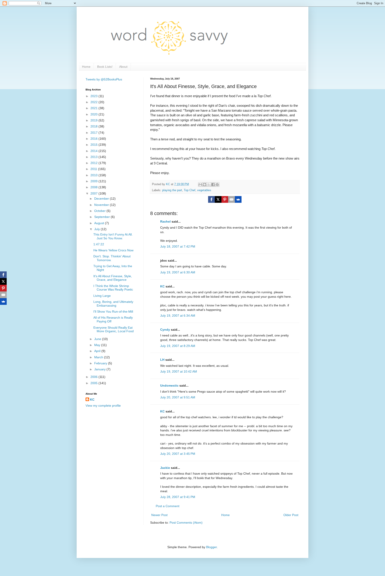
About (123, 66)
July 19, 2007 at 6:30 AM (177, 272)
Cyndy (165, 329)
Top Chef (189, 190)
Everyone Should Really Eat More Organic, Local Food (113, 329)
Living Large (102, 295)
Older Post (290, 515)
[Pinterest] (224, 199)
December (102, 198)
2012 (94, 163)
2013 (94, 157)
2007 (94, 193)
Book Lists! (105, 66)
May (97, 345)
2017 (94, 132)
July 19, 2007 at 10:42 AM (178, 371)
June (98, 339)
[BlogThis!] (204, 184)
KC (162, 286)
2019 (94, 120)
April (97, 351)
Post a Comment (167, 506)
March (99, 357)
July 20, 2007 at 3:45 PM (177, 453)
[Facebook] (211, 199)
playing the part (172, 190)
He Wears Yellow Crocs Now (113, 250)
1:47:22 (98, 244)
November (102, 205)
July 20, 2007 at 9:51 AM (177, 397)
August (99, 223)
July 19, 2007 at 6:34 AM (177, 315)
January (100, 369)
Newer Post (159, 515)
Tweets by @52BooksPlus (104, 79)
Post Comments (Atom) (186, 522)
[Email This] (200, 184)
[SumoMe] (238, 199)
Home (86, 66)
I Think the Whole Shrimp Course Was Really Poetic (113, 287)
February (101, 363)
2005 (94, 383)
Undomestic (169, 385)
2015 (94, 144)
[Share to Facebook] (213, 184)
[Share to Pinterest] (217, 184)
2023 (94, 96)
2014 (94, 151)
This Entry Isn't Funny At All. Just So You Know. (113, 236)
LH (162, 359)
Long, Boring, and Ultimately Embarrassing (113, 303)
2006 (94, 377)
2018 (94, 126)
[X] (218, 199)
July (97, 229)
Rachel (165, 221)
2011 (94, 169)
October (100, 211)
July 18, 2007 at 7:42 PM (177, 246)
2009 (94, 181)
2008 (94, 187)
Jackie (165, 467)
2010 (94, 175)
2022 (94, 102)
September (102, 217)
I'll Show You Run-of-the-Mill (113, 311)
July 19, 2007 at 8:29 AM (177, 346)
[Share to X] (209, 184)
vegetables (204, 190)
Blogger (211, 547)
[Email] (231, 199)
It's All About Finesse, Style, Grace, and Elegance (112, 278)
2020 (94, 114)
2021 (94, 108)
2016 (94, 138)
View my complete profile (103, 405)
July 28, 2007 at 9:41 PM (177, 497)
